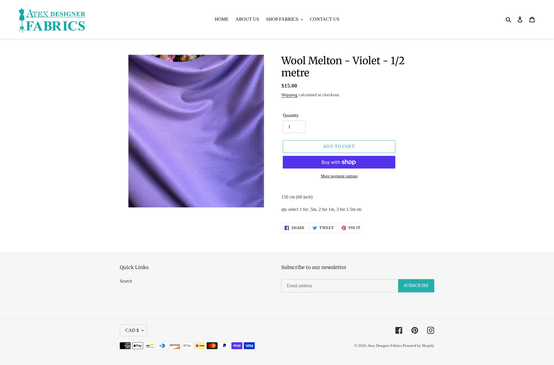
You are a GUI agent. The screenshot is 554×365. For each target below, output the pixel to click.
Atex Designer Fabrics (385, 345)
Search (126, 281)
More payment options (339, 176)
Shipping (289, 94)
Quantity (291, 115)
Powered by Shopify (418, 345)
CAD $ (132, 330)
